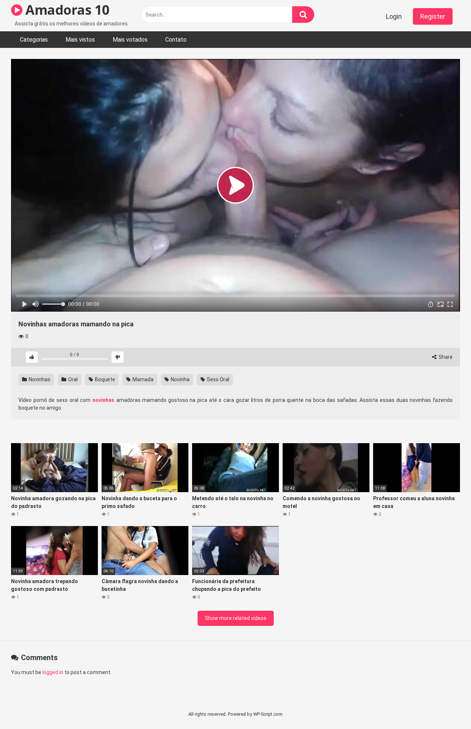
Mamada (142, 379)
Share (445, 357)
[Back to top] (446, 706)
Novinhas (39, 379)
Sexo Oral (217, 379)
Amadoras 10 (66, 10)
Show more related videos (235, 618)
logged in (52, 672)
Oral (72, 379)
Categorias (34, 39)
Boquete (104, 379)
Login (394, 16)
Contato (176, 39)
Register (432, 16)
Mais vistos (80, 39)
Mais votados (130, 39)
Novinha (180, 379)
